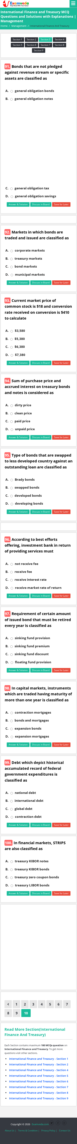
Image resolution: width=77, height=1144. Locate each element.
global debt (23, 809)
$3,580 (20, 331)
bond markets (26, 266)
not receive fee (26, 564)
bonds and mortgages (32, 720)
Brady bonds (25, 479)
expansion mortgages (32, 736)
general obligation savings (35, 196)
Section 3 (45, 39)
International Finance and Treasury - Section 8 (38, 1092)
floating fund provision (33, 662)
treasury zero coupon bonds (37, 877)
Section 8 (59, 45)
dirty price (23, 405)
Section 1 (17, 39)
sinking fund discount (32, 654)
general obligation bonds (34, 91)
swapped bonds (27, 487)
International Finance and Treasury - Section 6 (38, 1081)
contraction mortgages (33, 712)
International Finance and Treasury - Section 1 (38, 1059)
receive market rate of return (38, 588)
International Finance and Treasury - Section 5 (38, 1075)
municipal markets (30, 274)
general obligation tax (32, 188)
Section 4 (59, 39)
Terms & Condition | (28, 1130)
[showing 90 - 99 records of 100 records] (8, 1004)
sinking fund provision (32, 638)
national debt (25, 793)
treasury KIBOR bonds (32, 869)
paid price (22, 421)
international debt (29, 801)
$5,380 (20, 339)
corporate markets (30, 250)
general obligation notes (34, 99)
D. (7, 196)
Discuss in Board (41, 204)
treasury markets (28, 258)
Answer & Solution (18, 204)
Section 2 (31, 39)
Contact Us (64, 1130)
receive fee (23, 572)
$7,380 (20, 355)
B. (6, 99)
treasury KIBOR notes (31, 861)
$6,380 (20, 347)
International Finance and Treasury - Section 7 (38, 1087)
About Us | (10, 1130)
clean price (23, 413)
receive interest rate (31, 580)
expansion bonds (28, 728)
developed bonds (28, 496)
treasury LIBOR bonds (32, 885)
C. (6, 188)
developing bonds (29, 503)
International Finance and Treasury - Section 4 (38, 1070)
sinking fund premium (32, 646)
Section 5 (17, 45)
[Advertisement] (38, 143)
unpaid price (25, 429)
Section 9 (38, 50)
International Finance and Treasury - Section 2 (38, 1064)
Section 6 (31, 45)
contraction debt (28, 817)
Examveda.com (40, 1124)
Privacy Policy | (49, 1130)
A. (7, 91)
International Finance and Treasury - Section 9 (38, 1098)
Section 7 (45, 45)
